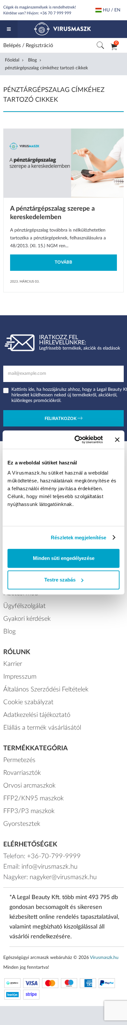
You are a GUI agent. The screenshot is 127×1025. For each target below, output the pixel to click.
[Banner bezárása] (117, 439)
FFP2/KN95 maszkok (33, 798)
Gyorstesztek (21, 824)
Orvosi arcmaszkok (29, 785)
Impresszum (19, 676)
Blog (32, 60)
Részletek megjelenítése (78, 537)
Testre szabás (60, 579)
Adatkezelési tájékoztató (36, 715)
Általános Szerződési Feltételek (46, 689)
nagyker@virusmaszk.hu (63, 877)
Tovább (63, 262)
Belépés (12, 45)
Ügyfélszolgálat (24, 606)
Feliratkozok (61, 419)
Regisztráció (39, 45)
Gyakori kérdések (27, 619)
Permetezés (19, 760)
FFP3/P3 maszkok (29, 811)
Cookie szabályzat (28, 702)
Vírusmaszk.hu (104, 957)
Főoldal (12, 60)
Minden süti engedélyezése (63, 558)
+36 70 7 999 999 (55, 13)
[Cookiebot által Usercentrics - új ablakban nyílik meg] (77, 439)
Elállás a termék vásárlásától (42, 727)
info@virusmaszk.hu (49, 866)
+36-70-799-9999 (54, 856)
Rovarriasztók (22, 773)
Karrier (12, 664)
